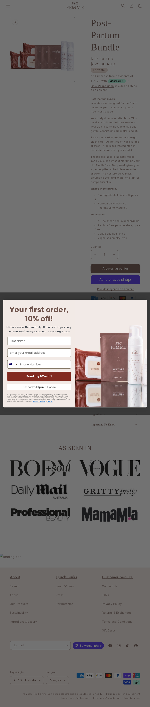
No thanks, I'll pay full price (39, 387)
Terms (50, 401)
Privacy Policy (39, 401)
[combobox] (13, 364)
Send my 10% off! (39, 376)
